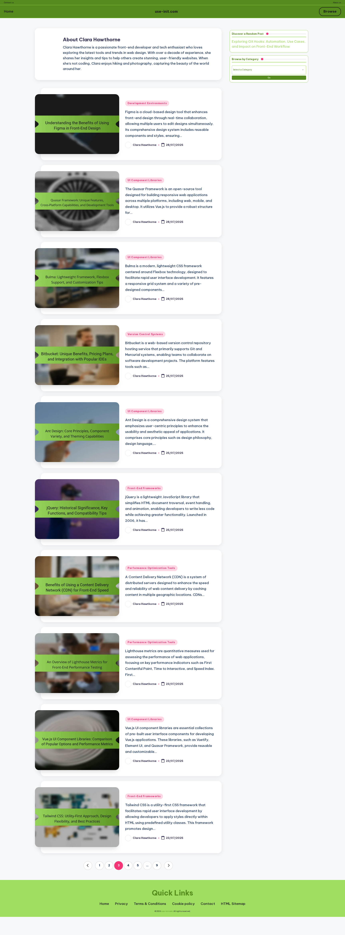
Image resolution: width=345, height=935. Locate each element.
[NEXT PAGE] (168, 865)
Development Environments (147, 103)
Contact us (9, 2)
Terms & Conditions (150, 903)
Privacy (121, 903)
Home (8, 11)
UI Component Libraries (145, 180)
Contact (208, 903)
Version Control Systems (145, 334)
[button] (87, 865)
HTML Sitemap (233, 903)
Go (269, 77)
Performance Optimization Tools (151, 568)
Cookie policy (183, 903)
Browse (330, 11)
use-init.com (166, 11)
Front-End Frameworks (144, 488)
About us (337, 2)
